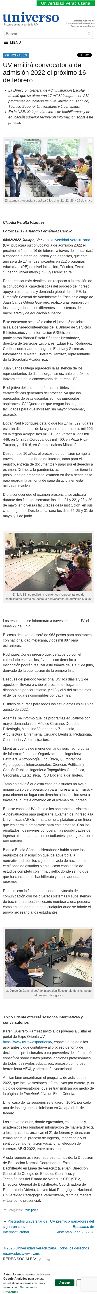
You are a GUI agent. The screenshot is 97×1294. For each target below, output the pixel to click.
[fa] (40, 1259)
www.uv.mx (31, 1253)
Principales (16, 55)
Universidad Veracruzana (65, 3)
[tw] (49, 1259)
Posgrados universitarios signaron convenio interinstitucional (25, 1226)
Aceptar (64, 1282)
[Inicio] (30, 23)
